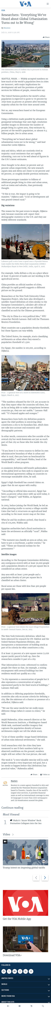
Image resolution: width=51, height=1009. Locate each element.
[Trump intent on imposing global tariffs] (25, 852)
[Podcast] (31, 971)
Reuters (7, 28)
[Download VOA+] (25, 939)
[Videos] (19, 1006)
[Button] (46, 37)
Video (6, 834)
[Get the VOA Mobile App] (25, 903)
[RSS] (25, 971)
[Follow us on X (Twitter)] (9, 971)
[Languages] (31, 1006)
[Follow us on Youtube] (14, 971)
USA (3, 10)
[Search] (42, 1006)
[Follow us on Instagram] (20, 971)
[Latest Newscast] (8, 1006)
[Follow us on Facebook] (3, 971)
